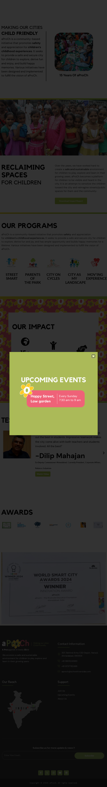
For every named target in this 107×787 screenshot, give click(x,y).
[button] (93, 356)
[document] (53, 393)
